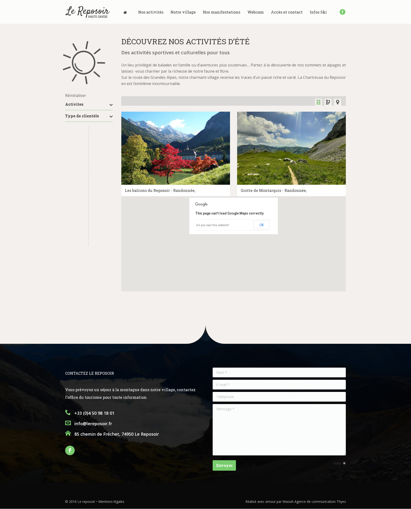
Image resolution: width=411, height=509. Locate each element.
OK (261, 225)
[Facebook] (342, 12)
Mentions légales (111, 501)
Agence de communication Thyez (320, 501)
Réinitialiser (75, 95)
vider (337, 463)
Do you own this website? (212, 225)
